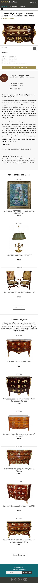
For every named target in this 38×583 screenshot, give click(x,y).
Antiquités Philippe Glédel (19, 75)
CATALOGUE (4, 6)
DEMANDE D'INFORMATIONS (19, 68)
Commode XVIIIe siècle (13, 149)
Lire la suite (6, 144)
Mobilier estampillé (25, 149)
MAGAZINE (22, 6)
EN (33, 2)
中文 (36, 2)
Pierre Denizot (13, 58)
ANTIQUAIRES (13, 6)
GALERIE (11, 89)
